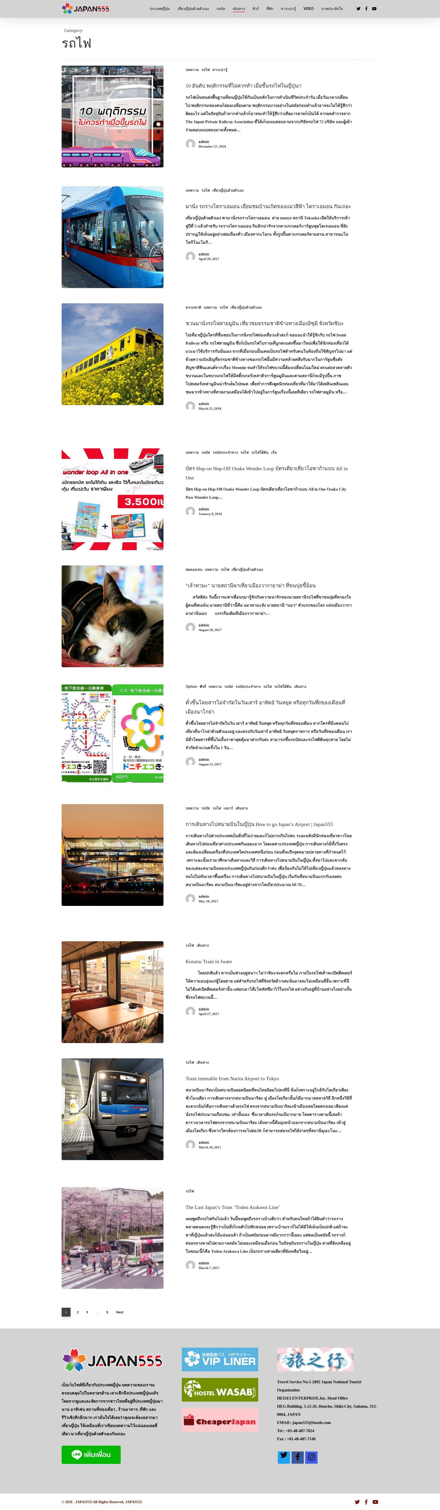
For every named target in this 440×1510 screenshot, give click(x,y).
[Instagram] (311, 1457)
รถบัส (220, 9)
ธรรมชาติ (193, 307)
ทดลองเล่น (194, 569)
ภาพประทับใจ (332, 9)
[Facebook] (298, 1457)
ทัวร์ (256, 9)
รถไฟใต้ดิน (260, 452)
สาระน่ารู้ (288, 9)
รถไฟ (205, 70)
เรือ (274, 452)
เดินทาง (239, 9)
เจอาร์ (228, 808)
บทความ (192, 70)
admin (204, 142)
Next (119, 1312)
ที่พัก (270, 9)
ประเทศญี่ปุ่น (160, 9)
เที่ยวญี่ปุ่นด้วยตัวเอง (193, 9)
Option (191, 687)
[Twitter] (284, 1457)
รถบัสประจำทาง (225, 452)
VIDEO (309, 9)
